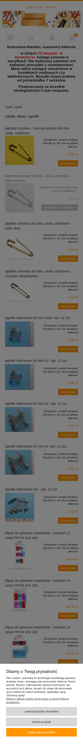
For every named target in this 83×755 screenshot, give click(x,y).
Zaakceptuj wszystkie (41, 732)
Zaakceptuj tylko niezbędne (42, 711)
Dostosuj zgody (41, 721)
